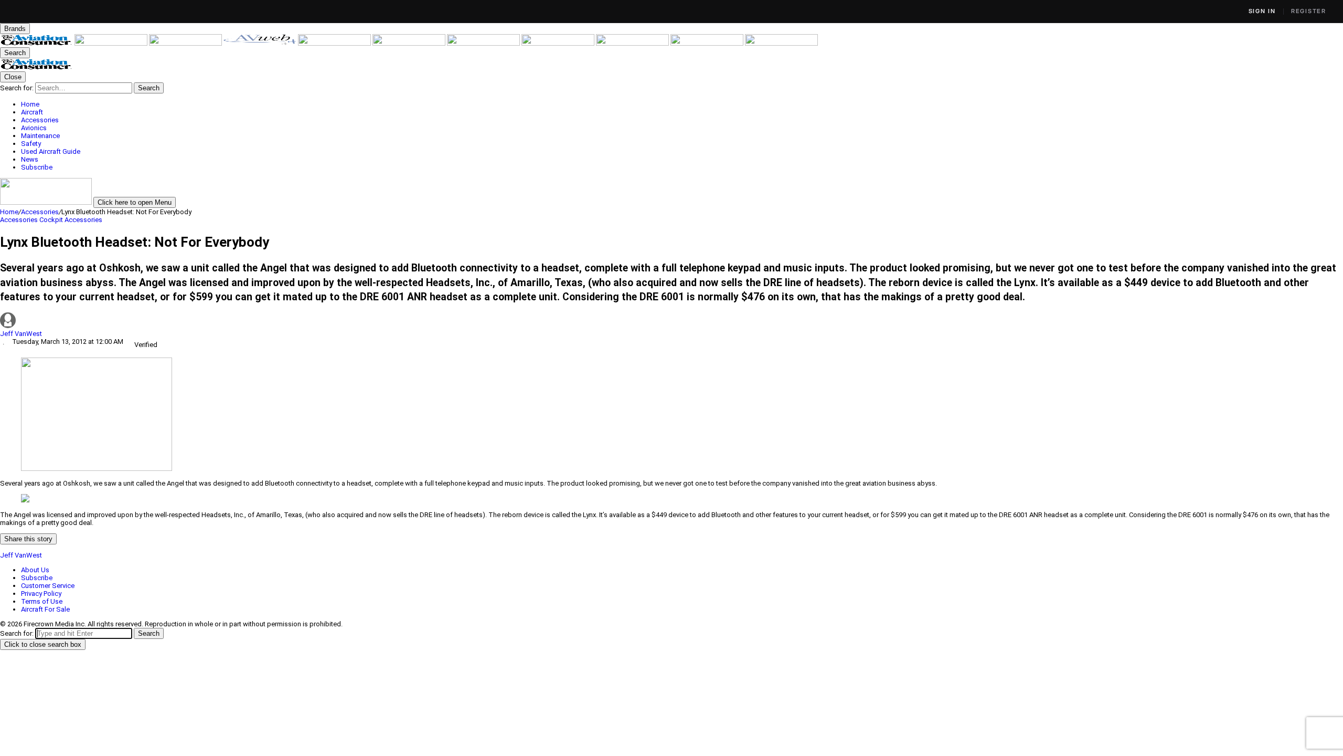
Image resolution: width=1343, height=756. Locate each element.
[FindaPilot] (707, 43)
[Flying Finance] (633, 43)
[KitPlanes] (484, 43)
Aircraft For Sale (45, 609)
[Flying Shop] (781, 43)
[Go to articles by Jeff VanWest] (671, 321)
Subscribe (36, 578)
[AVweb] (260, 43)
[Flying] (111, 43)
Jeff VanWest (21, 334)
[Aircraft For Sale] (335, 43)
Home (9, 212)
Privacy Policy (41, 593)
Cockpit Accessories (70, 220)
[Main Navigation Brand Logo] (36, 67)
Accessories (40, 212)
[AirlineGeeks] (186, 43)
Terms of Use (41, 601)
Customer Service (47, 586)
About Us (35, 570)
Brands (15, 29)
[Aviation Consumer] (37, 43)
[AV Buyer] (409, 43)
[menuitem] (682, 104)
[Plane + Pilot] (558, 43)
